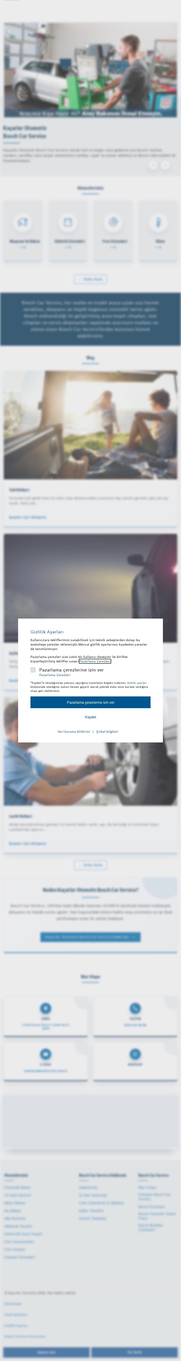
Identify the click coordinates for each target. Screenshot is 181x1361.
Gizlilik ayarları (137, 682)
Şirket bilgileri (107, 731)
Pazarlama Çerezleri (95, 661)
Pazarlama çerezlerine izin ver (71, 670)
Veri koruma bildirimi (74, 731)
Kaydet (90, 716)
